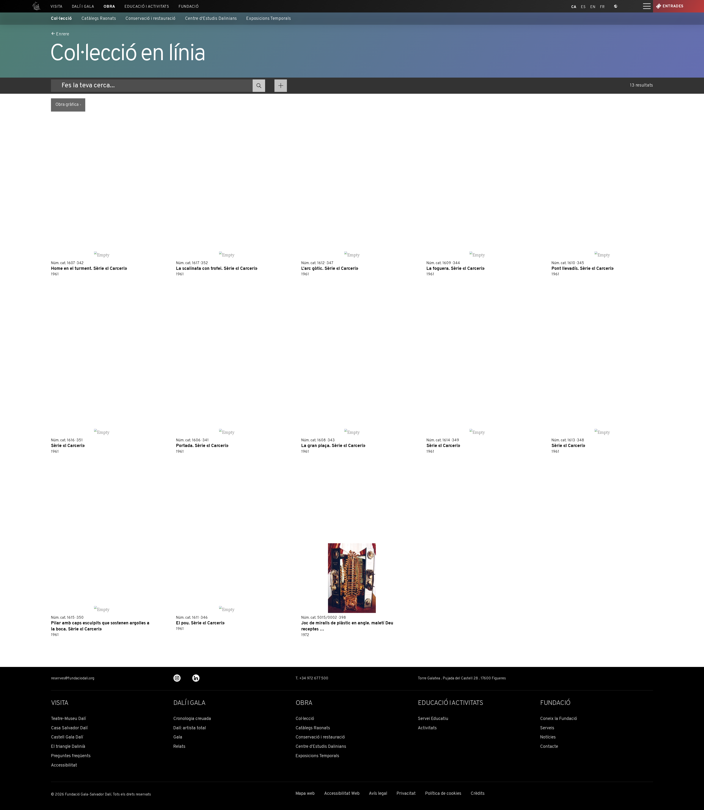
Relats (179, 746)
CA (573, 6)
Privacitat (406, 793)
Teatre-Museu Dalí (68, 718)
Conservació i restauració (150, 19)
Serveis (547, 728)
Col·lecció (61, 19)
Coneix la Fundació (558, 718)
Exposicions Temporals (268, 19)
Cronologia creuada (192, 718)
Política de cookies (443, 793)
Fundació (189, 6)
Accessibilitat (64, 765)
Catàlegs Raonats (98, 19)
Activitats (427, 728)
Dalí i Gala (83, 6)
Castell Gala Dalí (67, 737)
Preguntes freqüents (71, 756)
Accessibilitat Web (342, 793)
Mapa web (305, 793)
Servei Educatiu (433, 718)
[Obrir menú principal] (647, 6)
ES (583, 6)
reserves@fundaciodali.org (72, 678)
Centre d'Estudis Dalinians (211, 19)
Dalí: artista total (189, 728)
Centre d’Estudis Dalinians (321, 746)
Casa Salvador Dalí (69, 728)
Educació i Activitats (146, 6)
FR (602, 6)
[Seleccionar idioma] (615, 6)
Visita (56, 6)
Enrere (62, 34)
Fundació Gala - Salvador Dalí (35, 6)
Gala (177, 737)
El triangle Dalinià (68, 746)
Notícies (548, 737)
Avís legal (378, 793)
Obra (109, 6)
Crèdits (478, 793)
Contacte (549, 746)
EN (592, 6)
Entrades (673, 6)
